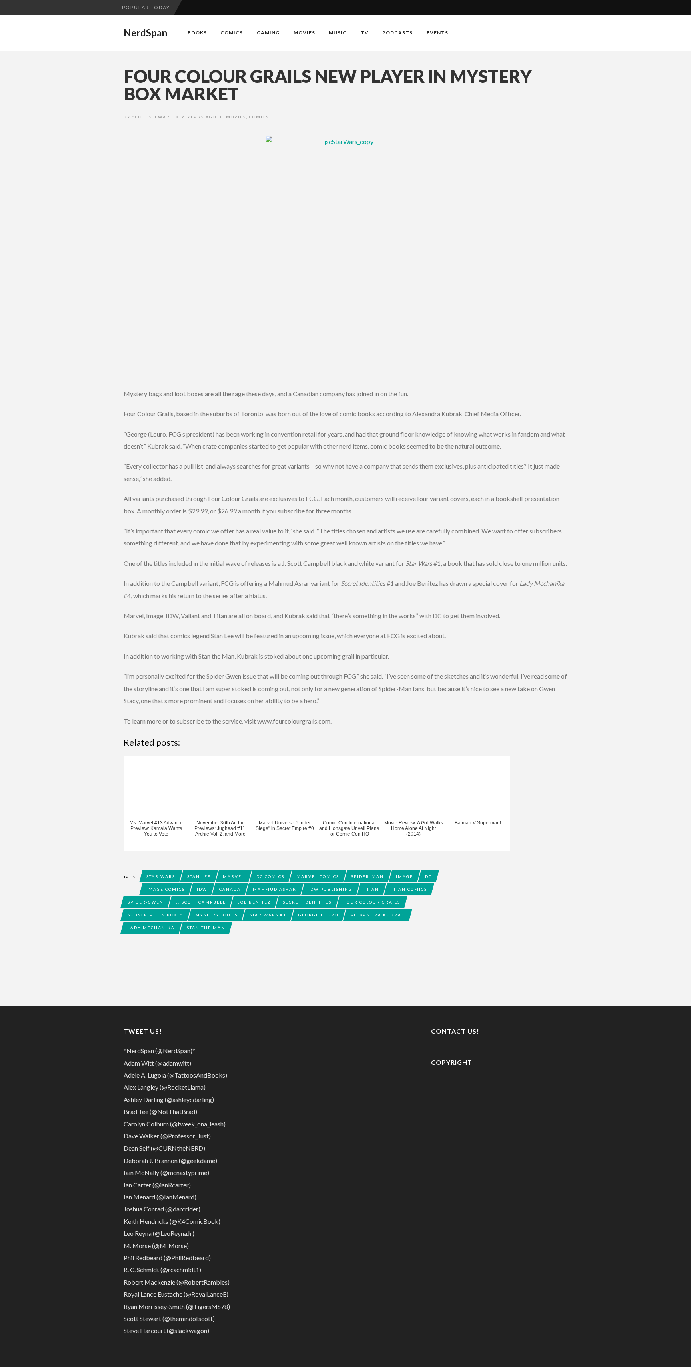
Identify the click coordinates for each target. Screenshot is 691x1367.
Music (338, 33)
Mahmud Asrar (274, 889)
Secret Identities (307, 902)
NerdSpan (145, 33)
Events (437, 33)
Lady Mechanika (151, 927)
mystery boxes (216, 914)
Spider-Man (367, 876)
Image (404, 876)
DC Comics (270, 876)
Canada (230, 889)
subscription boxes (155, 914)
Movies (304, 33)
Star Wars (160, 876)
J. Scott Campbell (201, 902)
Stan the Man (206, 927)
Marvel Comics (317, 876)
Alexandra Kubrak (377, 914)
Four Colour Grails (372, 902)
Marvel (233, 876)
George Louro (318, 914)
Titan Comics (409, 889)
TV (365, 33)
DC (428, 876)
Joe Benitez (254, 902)
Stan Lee (199, 876)
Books (197, 33)
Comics (231, 33)
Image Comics (165, 889)
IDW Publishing (330, 889)
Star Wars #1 (268, 914)
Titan (371, 889)
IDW (202, 889)
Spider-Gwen (146, 902)
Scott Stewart (152, 116)
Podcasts (397, 33)
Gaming (268, 33)
